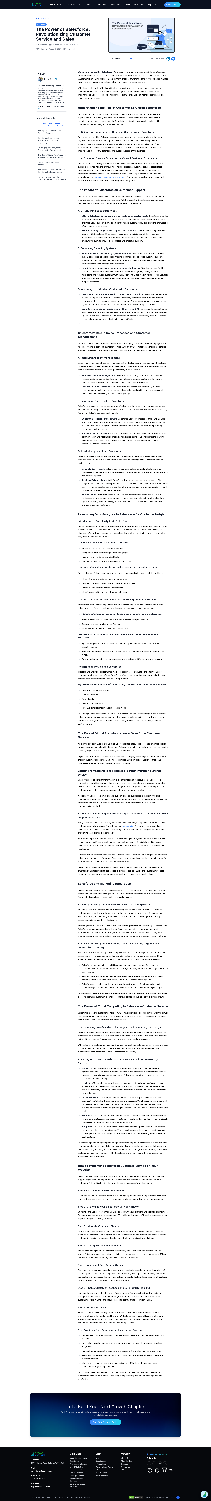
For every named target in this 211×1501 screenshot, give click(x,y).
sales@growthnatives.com (41, 1471)
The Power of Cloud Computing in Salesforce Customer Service (51, 171)
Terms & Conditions (38, 1497)
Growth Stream (101, 1473)
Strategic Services (77, 1476)
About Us (125, 1458)
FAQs (123, 1470)
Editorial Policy (76, 1497)
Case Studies (101, 1461)
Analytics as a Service (78, 1464)
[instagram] (149, 1463)
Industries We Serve (133, 5)
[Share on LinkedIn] (168, 59)
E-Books (99, 1470)
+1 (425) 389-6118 (38, 1479)
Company (151, 5)
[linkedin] (154, 1463)
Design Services (76, 1473)
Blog (97, 1458)
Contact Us (125, 1467)
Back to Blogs (43, 19)
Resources (115, 5)
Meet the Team (127, 1461)
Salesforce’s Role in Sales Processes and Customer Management (48, 140)
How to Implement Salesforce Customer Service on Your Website (52, 178)
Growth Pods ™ (72, 5)
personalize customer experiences (110, 177)
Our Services (55, 5)
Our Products (100, 5)
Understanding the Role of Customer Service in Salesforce (53, 124)
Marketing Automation (78, 1458)
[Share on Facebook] (173, 59)
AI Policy (87, 1497)
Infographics (101, 1464)
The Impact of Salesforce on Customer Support (49, 132)
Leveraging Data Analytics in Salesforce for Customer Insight (50, 149)
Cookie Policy (64, 1497)
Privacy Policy (52, 1497)
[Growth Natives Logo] (36, 5)
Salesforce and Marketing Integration (48, 163)
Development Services (79, 1470)
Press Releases (102, 1476)
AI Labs (87, 5)
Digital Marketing (76, 1467)
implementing (128, 826)
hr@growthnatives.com (40, 1486)
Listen (131, 59)
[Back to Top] (178, 1497)
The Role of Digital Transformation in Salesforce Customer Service (52, 156)
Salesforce (74, 1461)
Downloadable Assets (104, 1467)
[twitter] (165, 1463)
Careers (124, 1464)
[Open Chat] (204, 1494)
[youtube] (160, 1463)
